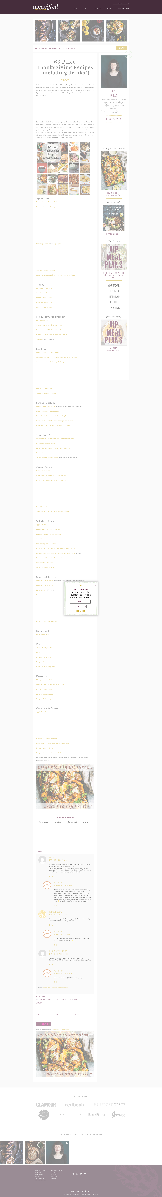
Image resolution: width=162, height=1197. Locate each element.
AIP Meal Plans (123, 8)
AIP (86, 8)
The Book (97, 8)
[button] (128, 3)
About (64, 8)
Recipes (76, 8)
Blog (109, 8)
